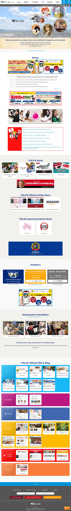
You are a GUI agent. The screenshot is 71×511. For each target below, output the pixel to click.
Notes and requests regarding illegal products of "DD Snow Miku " (38, 144)
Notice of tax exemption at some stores (36, 50)
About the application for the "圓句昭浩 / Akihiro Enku (35, 135)
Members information (26, 2)
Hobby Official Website (45, 493)
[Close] (25, 485)
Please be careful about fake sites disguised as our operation (37, 138)
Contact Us (43, 2)
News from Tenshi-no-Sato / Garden (62, 433)
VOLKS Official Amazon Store (52, 497)
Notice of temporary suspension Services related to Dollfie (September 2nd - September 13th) (36, 79)
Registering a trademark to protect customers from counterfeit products (39, 132)
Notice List (56, 89)
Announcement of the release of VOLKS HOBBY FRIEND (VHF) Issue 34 (32, 82)
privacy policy (45, 489)
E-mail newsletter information (35, 2)
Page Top (35, 484)
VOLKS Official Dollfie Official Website (10, 175)
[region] (14, 497)
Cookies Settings (14, 505)
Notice (13, 2)
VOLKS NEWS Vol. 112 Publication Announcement (27, 84)
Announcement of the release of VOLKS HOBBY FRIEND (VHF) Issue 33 (32, 86)
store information (18, 2)
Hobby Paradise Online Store (33, 497)
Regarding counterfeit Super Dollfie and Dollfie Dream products (37, 129)
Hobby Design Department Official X (62, 376)
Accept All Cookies (14, 502)
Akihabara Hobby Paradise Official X (35, 389)
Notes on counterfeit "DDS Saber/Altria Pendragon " (35, 141)
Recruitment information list (34, 316)
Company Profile (57, 2)
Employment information (50, 2)
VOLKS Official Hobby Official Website (27, 175)
